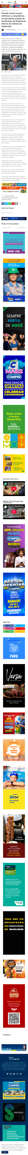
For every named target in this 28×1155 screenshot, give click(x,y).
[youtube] (14, 1074)
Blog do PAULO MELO (6, 199)
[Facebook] (2, 203)
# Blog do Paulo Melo (14, 10)
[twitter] (10, 1074)
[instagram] (17, 1074)
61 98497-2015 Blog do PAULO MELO (10, 197)
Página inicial (4, 10)
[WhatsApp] (9, 203)
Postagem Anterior (6, 227)
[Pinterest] (13, 203)
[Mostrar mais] (19, 203)
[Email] (16, 203)
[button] (2, 2)
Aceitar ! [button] (5, 1152)
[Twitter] (6, 203)
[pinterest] (20, 1074)
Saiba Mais (19, 1150)
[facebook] (7, 1074)
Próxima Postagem (21, 227)
